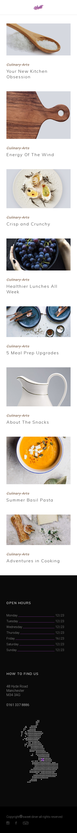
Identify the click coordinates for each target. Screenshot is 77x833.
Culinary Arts (17, 65)
